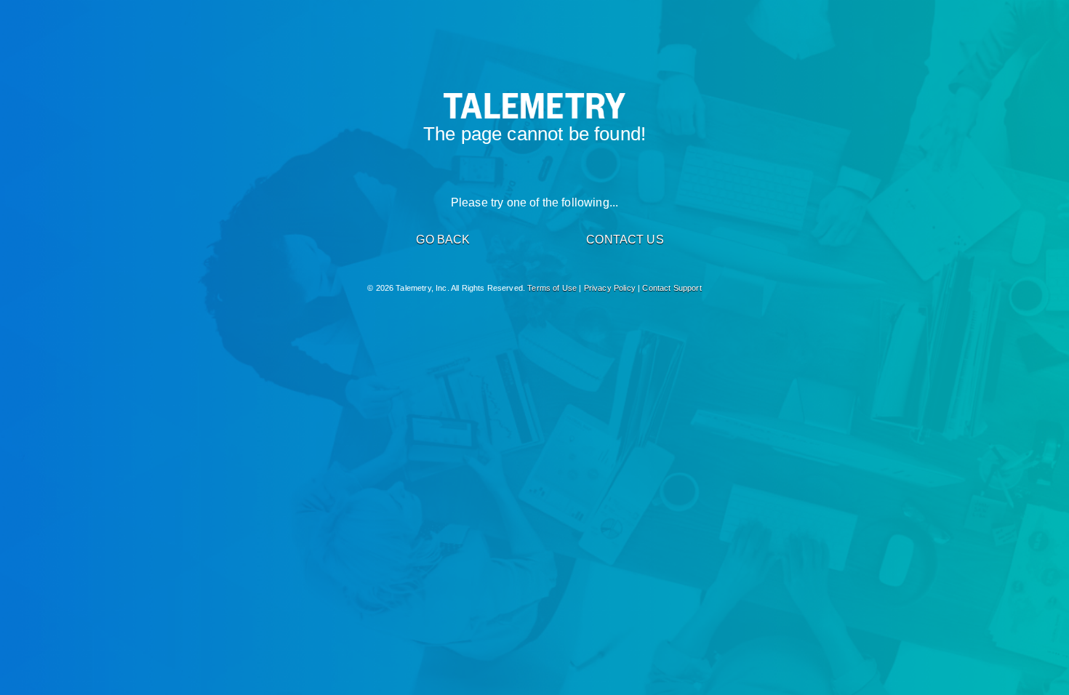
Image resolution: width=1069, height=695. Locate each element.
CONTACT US (625, 239)
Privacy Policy (610, 288)
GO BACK (443, 239)
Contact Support (671, 288)
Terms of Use (552, 288)
